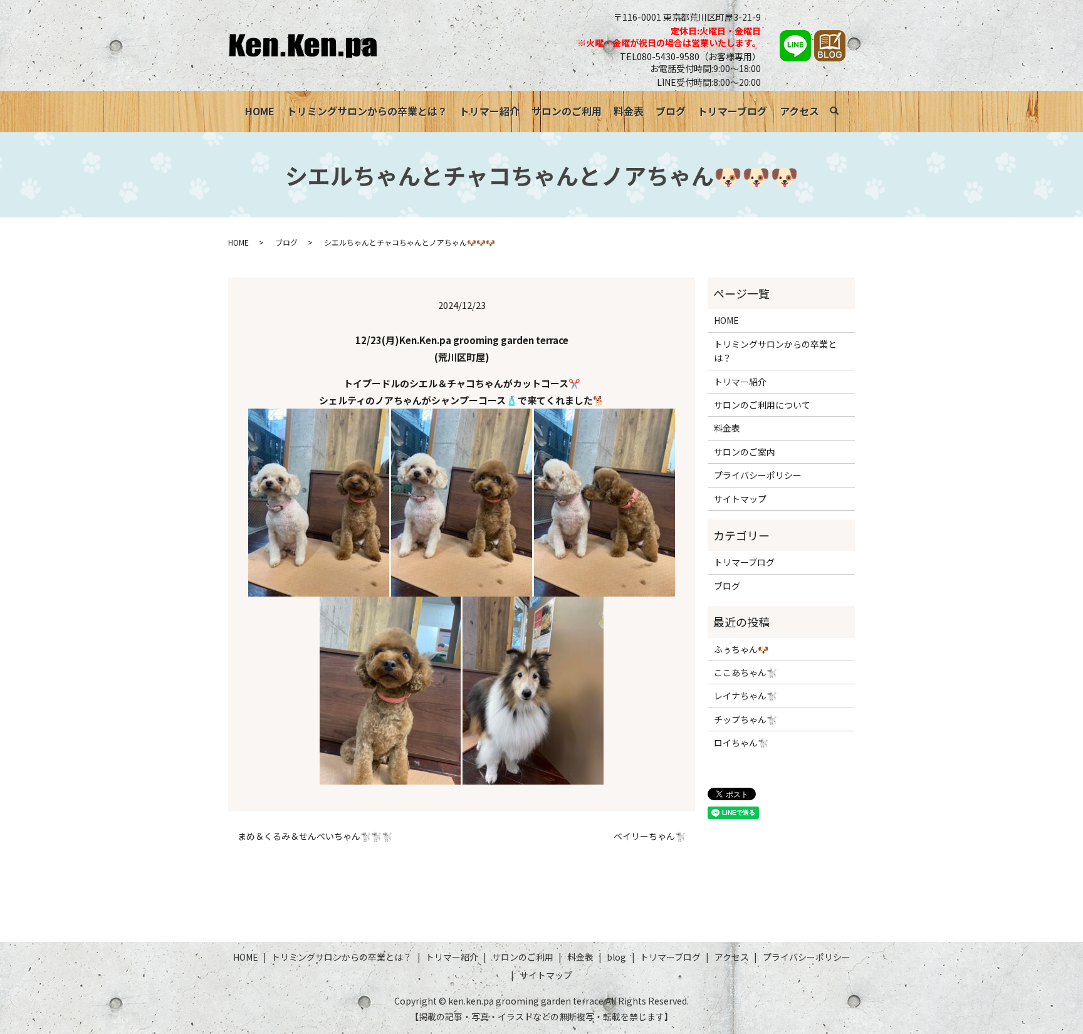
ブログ (671, 110)
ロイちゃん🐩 (741, 742)
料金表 (629, 110)
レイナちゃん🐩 (745, 695)
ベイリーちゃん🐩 (650, 836)
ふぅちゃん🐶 (741, 649)
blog (616, 957)
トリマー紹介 (489, 110)
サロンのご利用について (762, 405)
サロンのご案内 (744, 452)
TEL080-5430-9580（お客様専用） (690, 56)
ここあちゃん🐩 (745, 672)
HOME (260, 110)
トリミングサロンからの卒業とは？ (367, 110)
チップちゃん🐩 (745, 719)
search (841, 112)
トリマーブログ (732, 110)
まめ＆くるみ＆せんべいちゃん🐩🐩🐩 (315, 836)
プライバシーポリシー (758, 475)
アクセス (799, 110)
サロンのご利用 (566, 110)
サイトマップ (740, 499)
